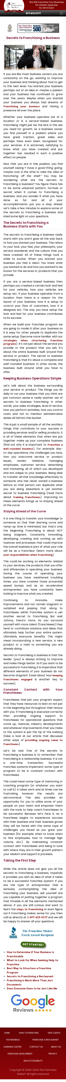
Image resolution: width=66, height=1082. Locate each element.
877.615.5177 (33, 13)
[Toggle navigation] (61, 13)
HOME (7, 1032)
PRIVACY (53, 1053)
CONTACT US (36, 1046)
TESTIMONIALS (13, 1039)
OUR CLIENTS (54, 1032)
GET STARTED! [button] (33, 944)
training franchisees (26, 497)
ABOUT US (56, 1046)
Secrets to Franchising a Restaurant (30, 976)
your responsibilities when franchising (27, 554)
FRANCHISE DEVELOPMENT (20, 1053)
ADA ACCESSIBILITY (33, 1060)
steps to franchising (29, 909)
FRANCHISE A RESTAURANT (45, 1039)
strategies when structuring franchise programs (33, 341)
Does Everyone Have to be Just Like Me (32, 988)
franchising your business (21, 106)
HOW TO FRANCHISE (29, 1032)
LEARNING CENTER (12, 1046)
